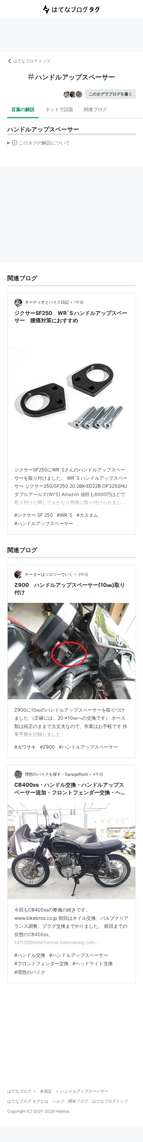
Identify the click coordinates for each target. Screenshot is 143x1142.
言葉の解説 (23, 109)
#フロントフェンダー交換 (41, 963)
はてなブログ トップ (31, 60)
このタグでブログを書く (110, 93)
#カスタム (87, 515)
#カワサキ (25, 747)
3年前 (83, 574)
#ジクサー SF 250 (33, 515)
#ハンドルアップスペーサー (43, 523)
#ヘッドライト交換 (92, 963)
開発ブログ (78, 1101)
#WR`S (64, 515)
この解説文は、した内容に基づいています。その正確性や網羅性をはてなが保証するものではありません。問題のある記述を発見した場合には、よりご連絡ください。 (38, 144)
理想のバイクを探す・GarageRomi (56, 774)
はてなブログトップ (110, 1101)
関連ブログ (95, 109)
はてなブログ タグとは (27, 1101)
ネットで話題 (59, 109)
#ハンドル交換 (29, 955)
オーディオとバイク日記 (47, 302)
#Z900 (47, 747)
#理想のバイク (29, 972)
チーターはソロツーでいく (49, 574)
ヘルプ (58, 1101)
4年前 (98, 774)
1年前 (79, 302)
